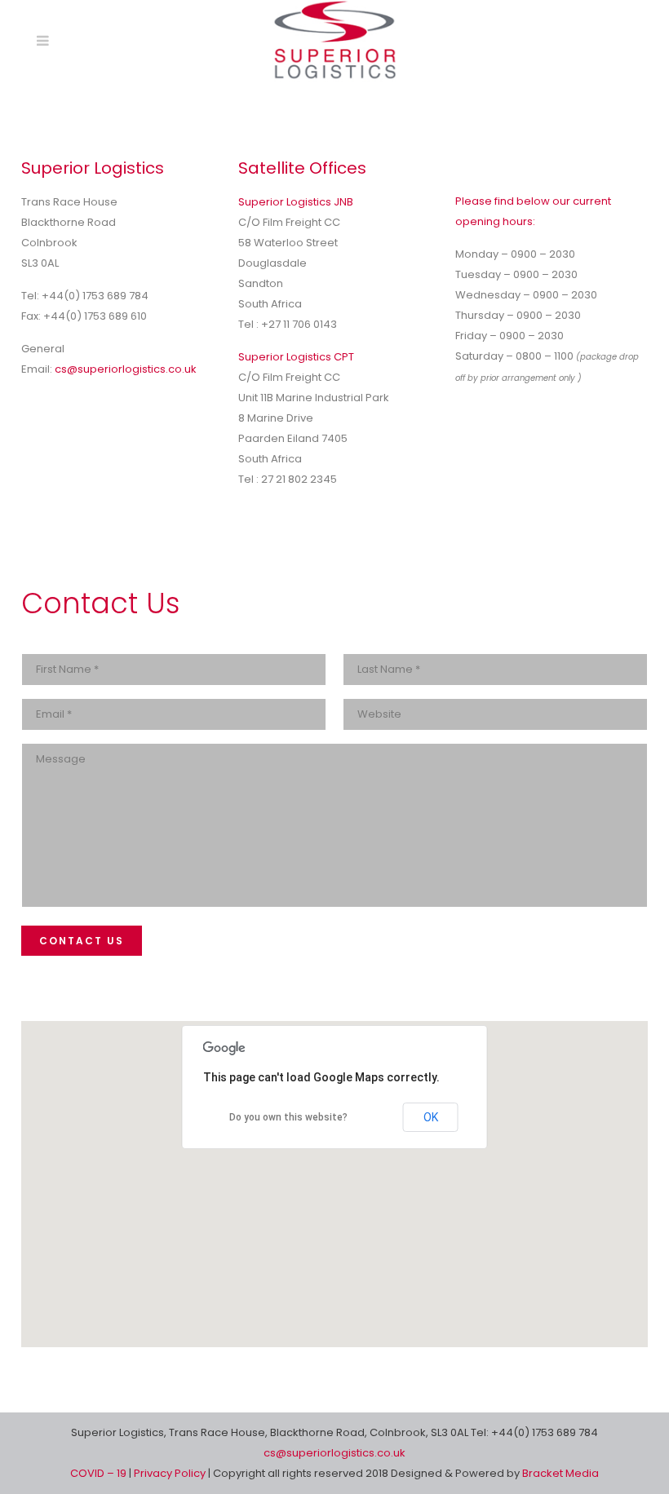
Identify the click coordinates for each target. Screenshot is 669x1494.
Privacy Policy (171, 1473)
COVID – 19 (99, 1473)
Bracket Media (560, 1473)
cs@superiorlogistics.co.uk (126, 369)
